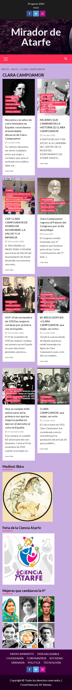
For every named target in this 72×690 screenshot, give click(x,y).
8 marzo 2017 (47, 234)
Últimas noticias (13, 112)
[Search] (66, 59)
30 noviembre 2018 (16, 241)
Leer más (9, 171)
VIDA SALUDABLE (14, 210)
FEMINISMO (11, 101)
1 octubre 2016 (48, 333)
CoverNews (27, 684)
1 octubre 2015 (48, 420)
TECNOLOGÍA (52, 662)
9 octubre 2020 (48, 135)
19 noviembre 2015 (16, 432)
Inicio (36, 7)
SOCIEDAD (11, 108)
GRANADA (18, 662)
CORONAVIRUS (36, 658)
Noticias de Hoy (13, 104)
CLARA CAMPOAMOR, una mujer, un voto (52, 412)
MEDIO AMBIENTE (14, 397)
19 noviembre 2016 (16, 333)
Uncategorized (47, 309)
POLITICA (34, 662)
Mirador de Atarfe (36, 37)
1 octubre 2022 (14, 142)
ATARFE (9, 190)
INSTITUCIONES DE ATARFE (18, 199)
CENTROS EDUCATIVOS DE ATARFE (18, 195)
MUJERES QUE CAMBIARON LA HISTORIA (53, 103)
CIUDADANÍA (12, 97)
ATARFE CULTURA (14, 390)
